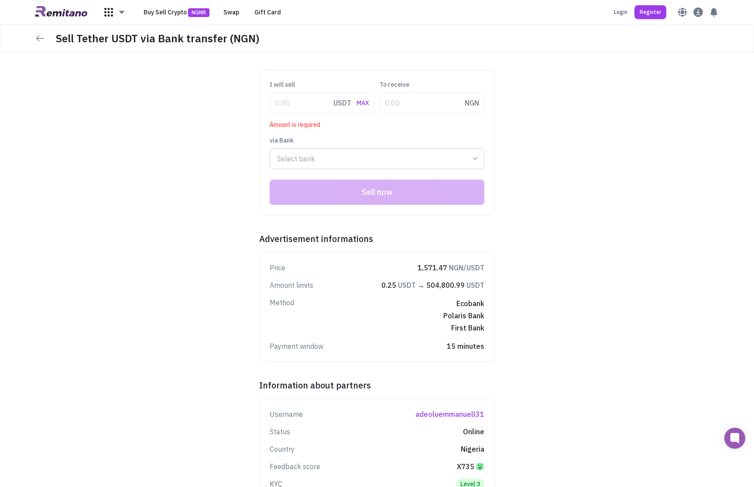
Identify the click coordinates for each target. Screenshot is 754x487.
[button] (115, 12)
